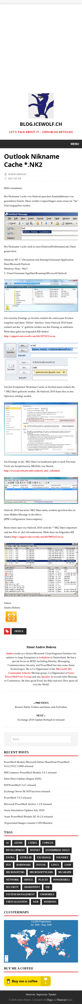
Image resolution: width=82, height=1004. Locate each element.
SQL (47, 887)
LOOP (67, 864)
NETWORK (12, 879)
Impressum (42, 994)
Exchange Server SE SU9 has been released (27, 791)
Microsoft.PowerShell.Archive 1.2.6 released (28, 804)
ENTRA (10, 857)
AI (7, 842)
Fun (8, 864)
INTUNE (41, 864)
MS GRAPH (64, 872)
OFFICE (28, 879)
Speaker (45, 676)
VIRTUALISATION (16, 901)
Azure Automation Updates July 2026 (24, 810)
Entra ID (26, 857)
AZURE (18, 842)
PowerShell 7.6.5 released (17, 797)
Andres (10, 653)
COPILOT (47, 842)
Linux (55, 864)
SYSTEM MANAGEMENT (20, 894)
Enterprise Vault (58, 850)
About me (30, 994)
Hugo (50, 999)
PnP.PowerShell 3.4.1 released (20, 785)
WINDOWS (50, 901)
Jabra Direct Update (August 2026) (22, 778)
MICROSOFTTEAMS (41, 872)
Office (19, 631)
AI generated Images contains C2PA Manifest (28, 822)
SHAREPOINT (32, 887)
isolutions (44, 657)
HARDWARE (23, 864)
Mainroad (61, 999)
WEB (35, 901)
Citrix (32, 842)
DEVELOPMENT (15, 850)
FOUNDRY (62, 857)
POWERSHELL (61, 879)
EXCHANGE (44, 857)
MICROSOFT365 (15, 872)
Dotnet (35, 850)
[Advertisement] (41, 45)
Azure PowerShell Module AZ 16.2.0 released (28, 816)
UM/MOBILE (47, 894)
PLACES (43, 879)
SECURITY (12, 887)
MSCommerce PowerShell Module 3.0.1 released (30, 772)
